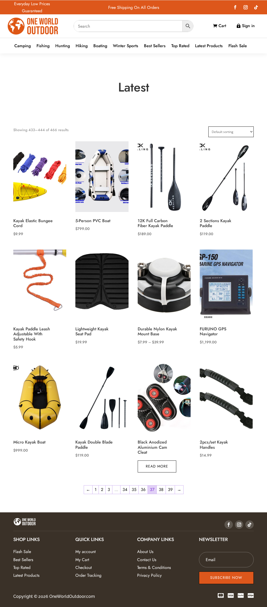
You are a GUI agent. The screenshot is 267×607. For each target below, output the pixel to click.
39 (170, 490)
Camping (22, 46)
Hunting (62, 46)
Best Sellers (155, 46)
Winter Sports (125, 46)
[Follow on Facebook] (235, 7)
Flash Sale (237, 46)
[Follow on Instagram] (245, 7)
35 (134, 490)
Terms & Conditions (154, 567)
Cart (222, 26)
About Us (145, 552)
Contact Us (146, 560)
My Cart (82, 560)
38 (161, 490)
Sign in (248, 26)
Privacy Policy (149, 575)
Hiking (82, 46)
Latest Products (209, 46)
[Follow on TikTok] (256, 7)
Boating (100, 46)
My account (85, 552)
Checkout (83, 567)
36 (143, 490)
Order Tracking (88, 575)
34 (125, 490)
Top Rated (180, 46)
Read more (157, 466)
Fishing (43, 46)
